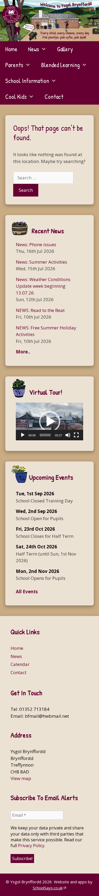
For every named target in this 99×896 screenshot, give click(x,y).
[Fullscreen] (76, 435)
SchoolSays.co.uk (48, 887)
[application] (49, 421)
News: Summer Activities (41, 262)
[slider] (45, 435)
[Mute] (67, 435)
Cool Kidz (16, 96)
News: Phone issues (36, 244)
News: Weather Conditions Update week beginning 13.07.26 (43, 286)
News (33, 49)
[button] (49, 421)
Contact (54, 96)
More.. (23, 352)
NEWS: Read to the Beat (40, 310)
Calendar (20, 664)
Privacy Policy (31, 845)
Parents (14, 65)
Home (11, 49)
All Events (27, 592)
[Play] (22, 435)
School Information (27, 81)
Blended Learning (60, 65)
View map (21, 778)
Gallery (65, 49)
